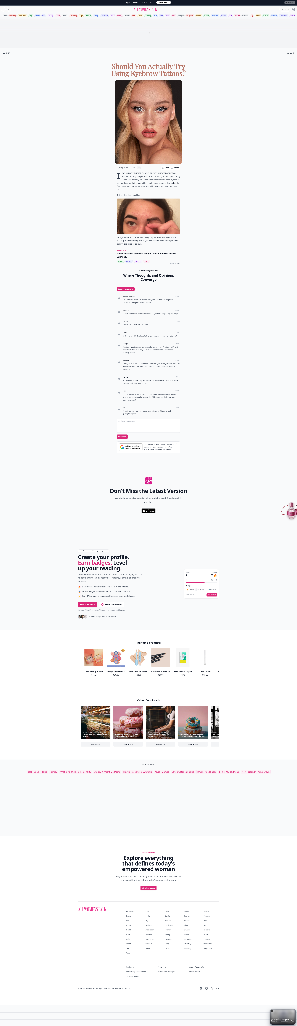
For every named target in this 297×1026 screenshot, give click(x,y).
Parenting (12, 16)
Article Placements (196, 967)
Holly (121, 168)
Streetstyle (104, 16)
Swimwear (215, 16)
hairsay (53, 771)
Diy (252, 16)
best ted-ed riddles (37, 771)
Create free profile (87, 604)
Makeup (223, 16)
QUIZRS (178, 263)
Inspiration (149, 930)
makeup (6, 53)
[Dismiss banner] (177, 444)
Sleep (167, 944)
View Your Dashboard (113, 604)
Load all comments (125, 289)
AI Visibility (162, 967)
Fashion (292, 16)
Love (128, 934)
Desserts (245, 16)
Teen (161, 16)
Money (96, 16)
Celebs (167, 916)
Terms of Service (132, 976)
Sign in (122, 610)
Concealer (138, 261)
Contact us (130, 967)
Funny (5, 16)
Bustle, (176, 183)
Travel (167, 16)
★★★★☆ (290, 53)
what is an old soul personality (75, 771)
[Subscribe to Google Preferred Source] (130, 447)
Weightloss (190, 16)
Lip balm (129, 261)
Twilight (237, 16)
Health (140, 16)
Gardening (73, 16)
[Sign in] (294, 9)
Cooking (50, 16)
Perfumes (188, 939)
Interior (127, 16)
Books (147, 916)
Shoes (58, 16)
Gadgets (181, 16)
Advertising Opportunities (136, 971)
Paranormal (150, 939)
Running (265, 16)
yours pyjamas (162, 771)
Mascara (121, 261)
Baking (37, 16)
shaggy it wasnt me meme (107, 771)
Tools (128, 953)
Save (167, 168)
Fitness (65, 16)
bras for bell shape (206, 771)
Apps (81, 16)
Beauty (119, 16)
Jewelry (258, 16)
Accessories (283, 16)
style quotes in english (183, 771)
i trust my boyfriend (229, 771)
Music (113, 16)
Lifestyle (88, 16)
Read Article (100, 745)
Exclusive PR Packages (166, 971)
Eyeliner (146, 261)
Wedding (148, 16)
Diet (230, 16)
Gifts (133, 16)
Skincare (274, 16)
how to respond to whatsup (137, 771)
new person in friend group (256, 771)
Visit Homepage (148, 888)
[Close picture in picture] (272, 1011)
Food (173, 16)
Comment (122, 436)
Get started (212, 595)
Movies (206, 16)
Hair (43, 16)
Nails (155, 16)
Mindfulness (22, 16)
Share (176, 168)
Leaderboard (190, 595)
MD (139, 167)
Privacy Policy (194, 971)
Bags (30, 16)
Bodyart (198, 16)
